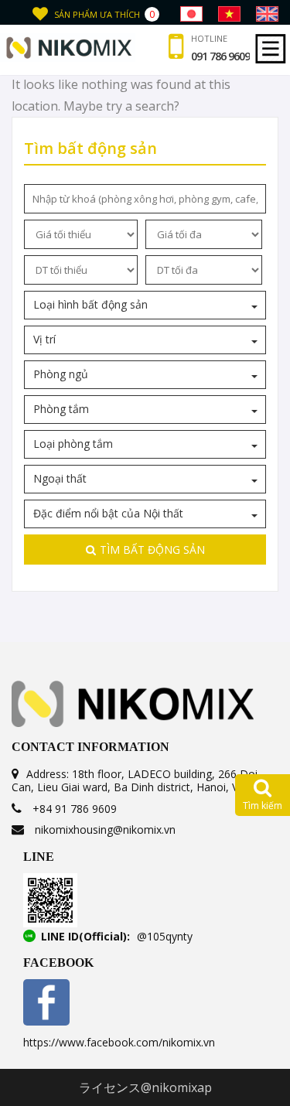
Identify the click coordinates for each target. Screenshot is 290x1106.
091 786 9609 (220, 56)
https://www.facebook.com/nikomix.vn (119, 1042)
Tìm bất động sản (152, 549)
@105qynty (165, 936)
